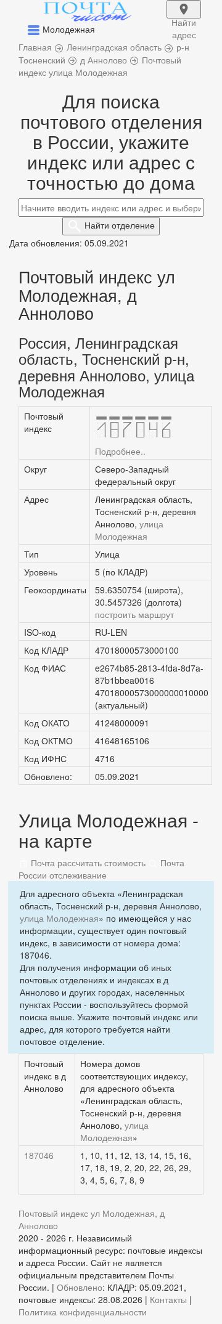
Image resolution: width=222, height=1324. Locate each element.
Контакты (168, 1299)
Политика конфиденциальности (82, 1312)
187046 (39, 1155)
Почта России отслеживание (101, 868)
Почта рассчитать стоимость (87, 862)
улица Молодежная (129, 530)
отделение (119, 225)
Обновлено (79, 1287)
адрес (183, 17)
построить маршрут (134, 614)
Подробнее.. (120, 451)
